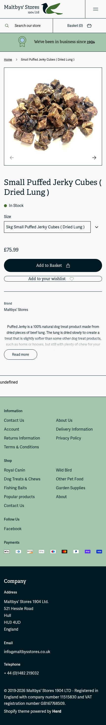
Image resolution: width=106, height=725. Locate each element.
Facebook (13, 528)
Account (11, 429)
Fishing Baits (15, 487)
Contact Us (14, 420)
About (61, 496)
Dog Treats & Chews (22, 479)
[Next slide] (94, 158)
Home (8, 60)
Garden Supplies (70, 487)
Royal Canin (14, 470)
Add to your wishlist (47, 278)
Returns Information (22, 438)
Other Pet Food (69, 479)
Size (7, 216)
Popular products (19, 496)
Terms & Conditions (21, 447)
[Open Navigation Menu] (95, 9)
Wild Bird (64, 470)
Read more (20, 354)
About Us (64, 420)
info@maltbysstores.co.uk (27, 651)
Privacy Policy (68, 438)
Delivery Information (74, 429)
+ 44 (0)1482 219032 (21, 673)
